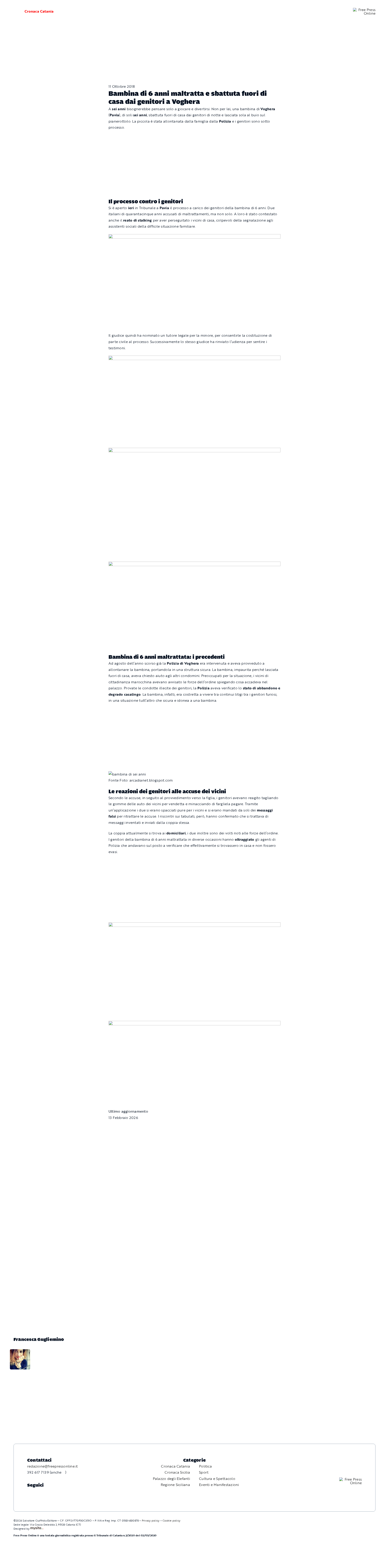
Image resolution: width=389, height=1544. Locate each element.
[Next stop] (194, 237)
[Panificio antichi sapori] (194, 450)
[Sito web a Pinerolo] (36, 1528)
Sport (203, 1472)
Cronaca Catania (39, 11)
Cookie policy (171, 1520)
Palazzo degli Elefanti (171, 1478)
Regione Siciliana (175, 1484)
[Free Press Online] (364, 9)
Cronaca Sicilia (177, 1472)
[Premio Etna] (194, 564)
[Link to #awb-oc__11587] (13, 11)
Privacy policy (150, 1520)
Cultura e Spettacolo (217, 1478)
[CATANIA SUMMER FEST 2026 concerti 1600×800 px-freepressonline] (194, 358)
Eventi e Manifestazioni (219, 1484)
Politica (205, 1466)
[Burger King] (194, 1023)
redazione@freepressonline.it (52, 1466)
